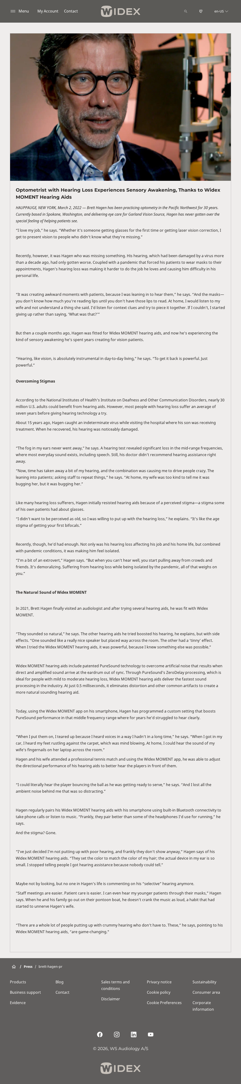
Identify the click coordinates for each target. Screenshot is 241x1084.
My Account (47, 11)
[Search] (185, 11)
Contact (71, 11)
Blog (60, 982)
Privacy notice (159, 982)
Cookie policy (158, 992)
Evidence (18, 1002)
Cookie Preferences (164, 1002)
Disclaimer (110, 999)
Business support (25, 992)
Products (18, 982)
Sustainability (204, 982)
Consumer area (206, 992)
